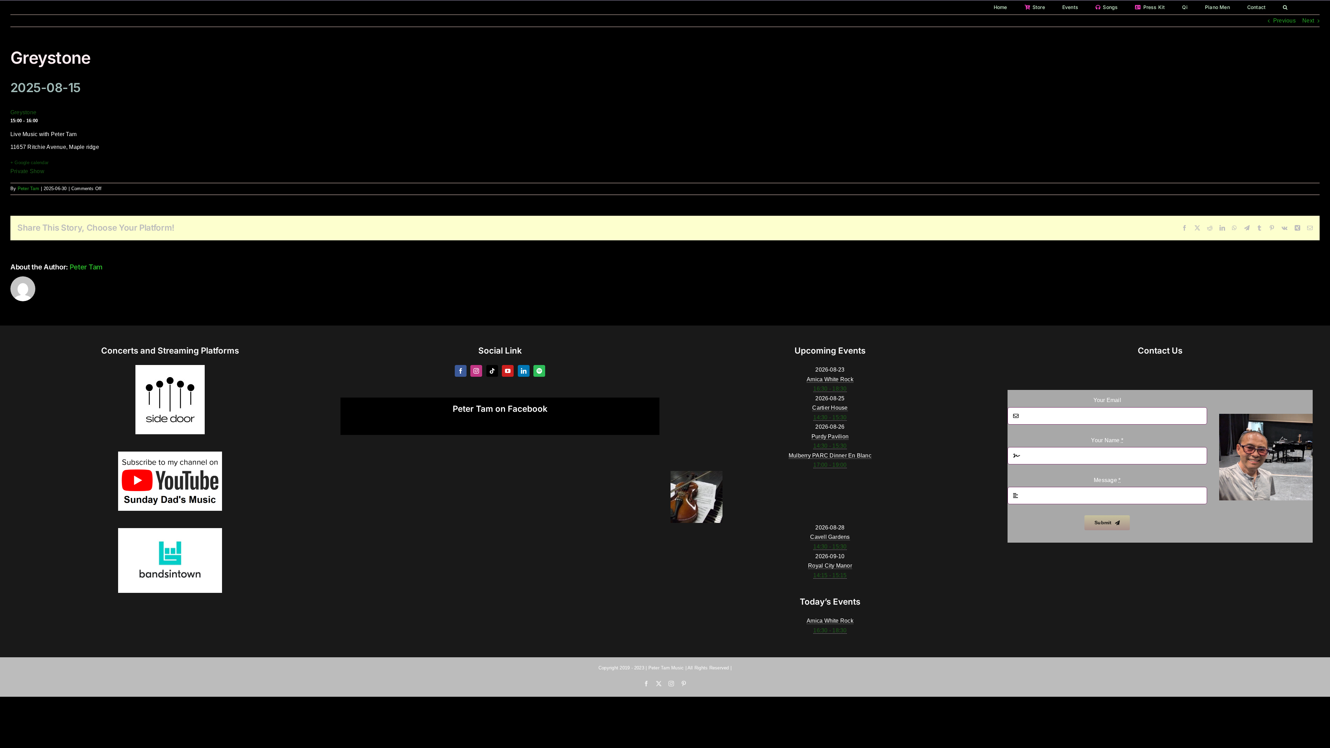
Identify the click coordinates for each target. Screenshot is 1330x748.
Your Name (1107, 440)
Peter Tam (28, 188)
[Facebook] (461, 371)
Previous (1284, 21)
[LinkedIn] (524, 371)
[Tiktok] (492, 371)
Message (1107, 480)
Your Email (1107, 400)
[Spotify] (539, 371)
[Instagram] (476, 371)
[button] (1285, 7)
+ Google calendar (29, 162)
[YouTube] (508, 371)
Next (1308, 21)
